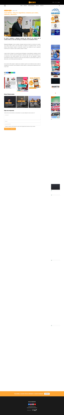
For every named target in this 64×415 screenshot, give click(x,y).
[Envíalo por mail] (5, 72)
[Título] (57, 2)
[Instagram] (55, 2)
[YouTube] (59, 2)
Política (10, 74)
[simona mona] (55, 190)
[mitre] (55, 260)
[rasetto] (55, 84)
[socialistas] (55, 90)
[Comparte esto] (7, 72)
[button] (59, 6)
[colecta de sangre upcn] (22, 77)
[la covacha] (55, 103)
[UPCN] (55, 112)
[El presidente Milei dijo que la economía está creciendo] (10, 96)
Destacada (7, 74)
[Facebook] (53, 2)
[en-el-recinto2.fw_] (32, 2)
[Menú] (5, 6)
